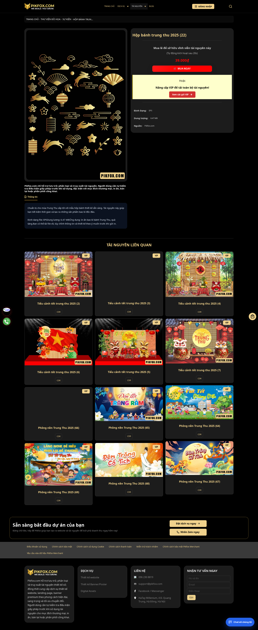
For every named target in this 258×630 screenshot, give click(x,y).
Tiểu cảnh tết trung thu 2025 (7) (199, 370)
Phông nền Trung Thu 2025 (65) (129, 427)
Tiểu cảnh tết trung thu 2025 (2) (58, 303)
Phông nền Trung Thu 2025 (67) (199, 481)
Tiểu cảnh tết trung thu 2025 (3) (129, 303)
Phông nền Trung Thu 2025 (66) (58, 428)
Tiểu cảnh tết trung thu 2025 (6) (58, 372)
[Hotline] (6, 321)
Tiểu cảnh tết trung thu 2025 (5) (129, 372)
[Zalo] (6, 311)
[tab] (30, 198)
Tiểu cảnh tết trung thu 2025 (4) (199, 303)
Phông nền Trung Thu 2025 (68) (129, 483)
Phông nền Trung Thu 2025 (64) (199, 426)
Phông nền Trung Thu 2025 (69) (58, 492)
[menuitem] (109, 6)
